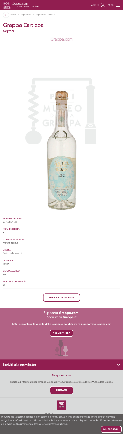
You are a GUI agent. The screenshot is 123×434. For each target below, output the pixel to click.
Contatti (61, 390)
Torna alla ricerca (61, 297)
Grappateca (26, 15)
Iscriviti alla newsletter (19, 365)
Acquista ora (61, 333)
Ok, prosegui (111, 429)
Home (13, 15)
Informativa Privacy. (59, 424)
